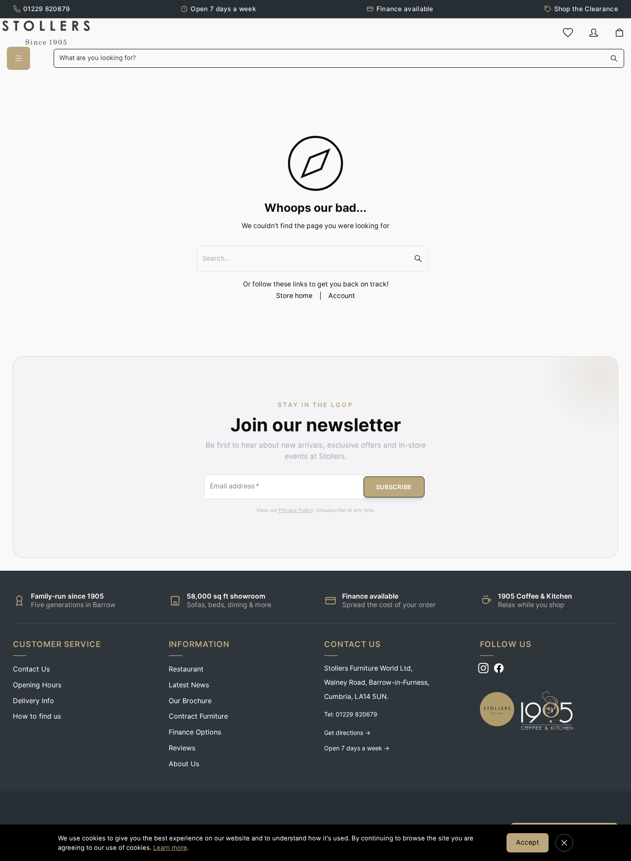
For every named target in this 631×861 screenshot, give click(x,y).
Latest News (189, 684)
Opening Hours (37, 684)
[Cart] (619, 33)
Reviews (182, 748)
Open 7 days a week (223, 9)
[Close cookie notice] (564, 843)
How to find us (37, 716)
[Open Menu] (18, 58)
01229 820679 (46, 9)
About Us (184, 763)
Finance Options (195, 732)
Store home (294, 296)
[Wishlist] (567, 32)
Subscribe (394, 487)
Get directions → (347, 732)
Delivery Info (33, 700)
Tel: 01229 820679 (350, 714)
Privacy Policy (296, 510)
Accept (527, 842)
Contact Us (31, 669)
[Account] (593, 32)
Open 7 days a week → (356, 748)
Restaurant (186, 669)
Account (341, 296)
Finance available (405, 9)
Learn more (170, 848)
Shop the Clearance (586, 9)
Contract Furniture (198, 716)
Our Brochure (190, 700)
